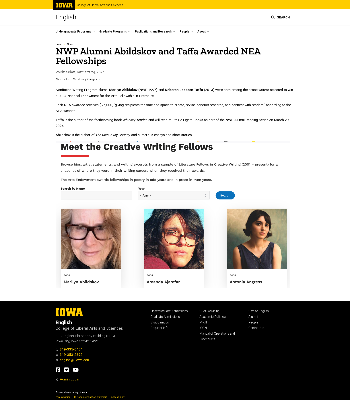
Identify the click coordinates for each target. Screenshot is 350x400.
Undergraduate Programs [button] (73, 31)
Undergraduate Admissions (169, 311)
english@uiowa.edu (74, 360)
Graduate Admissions (165, 317)
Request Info (159, 328)
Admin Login (69, 379)
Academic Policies (212, 317)
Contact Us (256, 328)
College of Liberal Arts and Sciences (100, 5)
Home (59, 44)
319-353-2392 (71, 355)
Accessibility (118, 397)
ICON (203, 328)
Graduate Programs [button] (113, 31)
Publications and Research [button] (153, 31)
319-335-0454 (71, 349)
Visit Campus (160, 322)
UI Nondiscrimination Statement (90, 397)
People (253, 322)
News (70, 44)
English (66, 17)
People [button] (184, 31)
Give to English (258, 311)
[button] (280, 17)
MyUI (203, 322)
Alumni (253, 317)
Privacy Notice (63, 397)
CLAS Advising (209, 311)
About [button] (201, 31)
